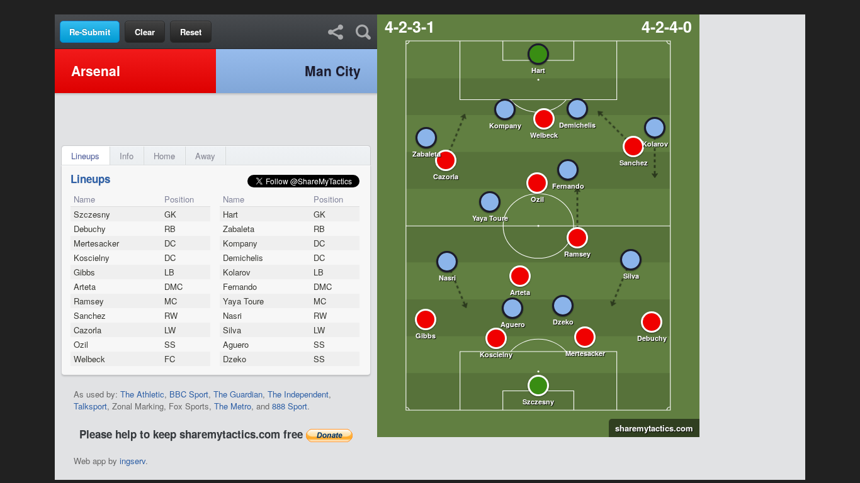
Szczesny (92, 214)
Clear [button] (145, 32)
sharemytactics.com (651, 428)
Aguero (236, 344)
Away (205, 156)
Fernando (240, 286)
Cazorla (87, 330)
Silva (232, 330)
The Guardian (238, 394)
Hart (230, 214)
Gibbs (84, 272)
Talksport (90, 406)
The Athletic (142, 394)
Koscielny (92, 258)
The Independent (298, 394)
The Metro (232, 406)
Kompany (240, 243)
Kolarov (237, 272)
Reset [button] (190, 32)
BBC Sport (188, 394)
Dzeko (234, 359)
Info (126, 156)
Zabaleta (238, 229)
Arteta (85, 286)
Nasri (232, 315)
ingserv (132, 461)
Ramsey (89, 301)
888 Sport (289, 406)
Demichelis (243, 258)
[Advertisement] (430, 6)
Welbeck (89, 359)
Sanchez (90, 315)
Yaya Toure (243, 301)
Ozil (81, 344)
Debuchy (90, 229)
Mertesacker (96, 243)
